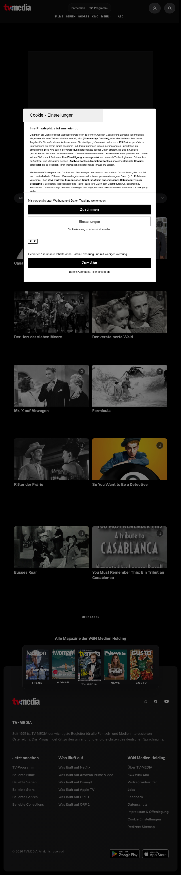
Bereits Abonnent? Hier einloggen (89, 271)
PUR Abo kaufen (89, 263)
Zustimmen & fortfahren (89, 209)
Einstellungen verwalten (89, 221)
